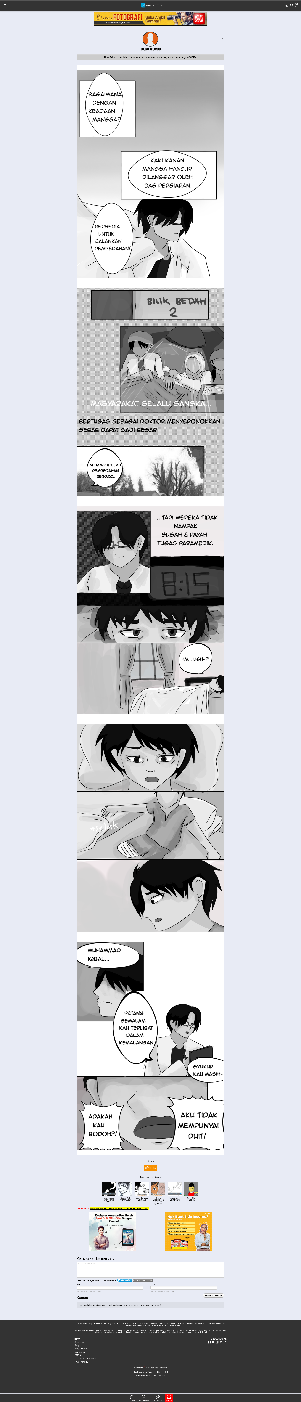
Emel (152, 1284)
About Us (79, 1342)
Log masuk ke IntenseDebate (124, 1280)
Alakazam (162, 1368)
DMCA (77, 1355)
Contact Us (79, 1351)
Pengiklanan (80, 1348)
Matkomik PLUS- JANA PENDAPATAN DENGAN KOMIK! (119, 1208)
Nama (79, 1284)
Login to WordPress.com (143, 1280)
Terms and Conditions (85, 1358)
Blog (76, 1345)
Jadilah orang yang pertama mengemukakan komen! (137, 1304)
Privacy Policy (81, 1361)
